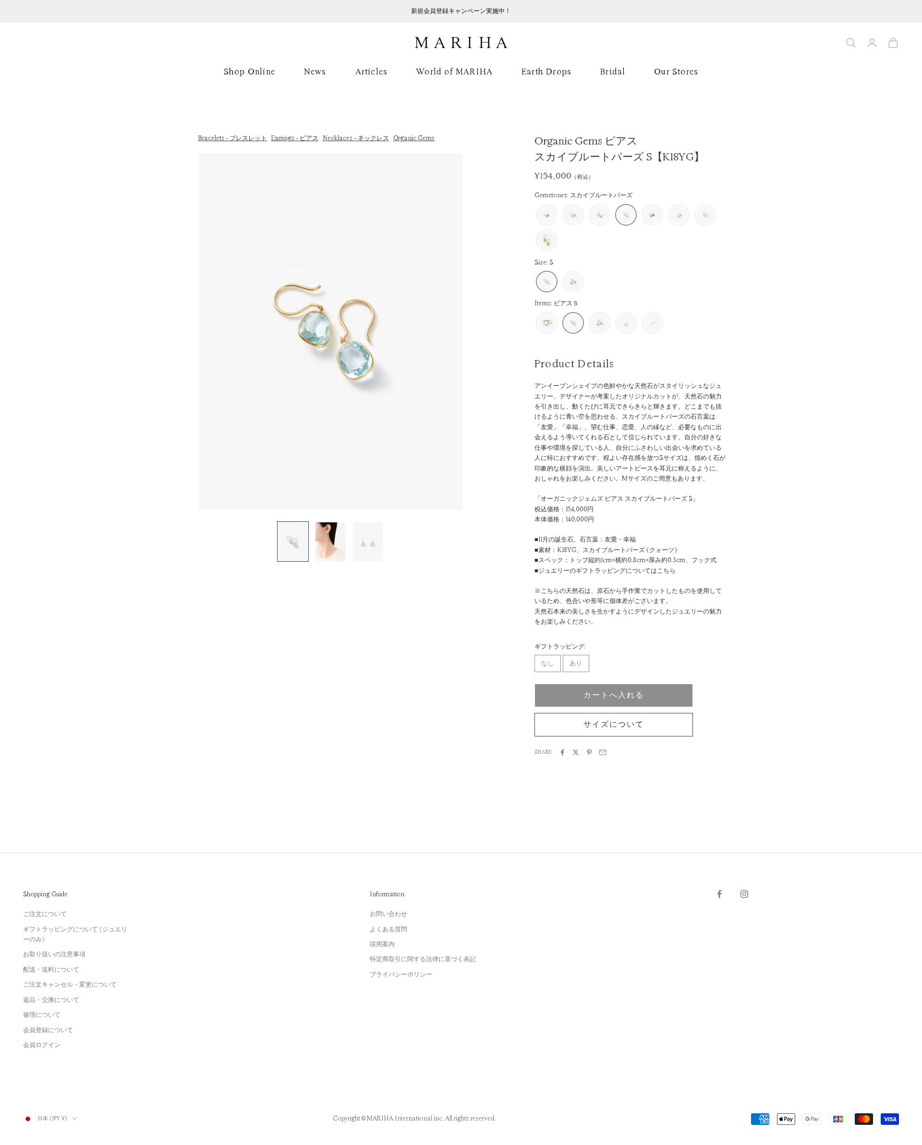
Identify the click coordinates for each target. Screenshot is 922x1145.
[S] (546, 282)
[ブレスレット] (652, 323)
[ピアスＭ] (599, 323)
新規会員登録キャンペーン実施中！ (461, 11)
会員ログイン (42, 1045)
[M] (573, 282)
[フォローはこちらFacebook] (719, 894)
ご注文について (45, 914)
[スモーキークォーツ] (652, 215)
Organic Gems (414, 138)
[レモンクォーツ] (679, 215)
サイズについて (613, 724)
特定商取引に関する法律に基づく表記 (423, 959)
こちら (666, 571)
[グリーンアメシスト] (573, 215)
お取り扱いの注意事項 (54, 954)
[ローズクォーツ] (705, 215)
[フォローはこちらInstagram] (744, 894)
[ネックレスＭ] (626, 323)
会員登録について (48, 1030)
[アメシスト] (546, 215)
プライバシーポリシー (401, 974)
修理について (42, 1015)
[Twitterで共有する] (576, 752)
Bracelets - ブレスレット (232, 138)
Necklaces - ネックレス (356, 138)
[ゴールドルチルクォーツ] (546, 241)
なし (547, 663)
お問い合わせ (388, 914)
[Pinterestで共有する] (589, 752)
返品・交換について (51, 1000)
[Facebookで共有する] (562, 752)
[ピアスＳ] (573, 323)
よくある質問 (388, 929)
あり (576, 663)
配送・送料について (51, 970)
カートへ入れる (613, 695)
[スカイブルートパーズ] (626, 215)
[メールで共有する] (603, 752)
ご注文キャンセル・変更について (70, 984)
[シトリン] (599, 215)
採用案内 (382, 944)
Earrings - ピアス (294, 138)
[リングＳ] (546, 323)
